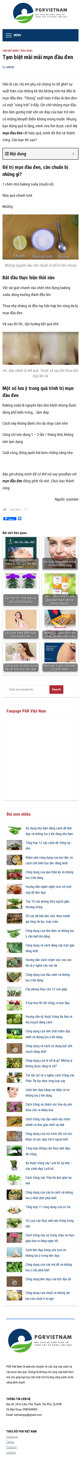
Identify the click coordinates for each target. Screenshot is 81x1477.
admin (10, 67)
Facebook (12, 1436)
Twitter (10, 1442)
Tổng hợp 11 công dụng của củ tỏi (48, 1207)
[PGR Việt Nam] (40, 14)
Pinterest (11, 1447)
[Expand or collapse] (73, 153)
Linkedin (11, 1452)
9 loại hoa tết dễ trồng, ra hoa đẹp (48, 1003)
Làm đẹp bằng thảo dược (17, 50)
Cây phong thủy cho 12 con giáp (46, 989)
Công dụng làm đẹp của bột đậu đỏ (48, 1279)
